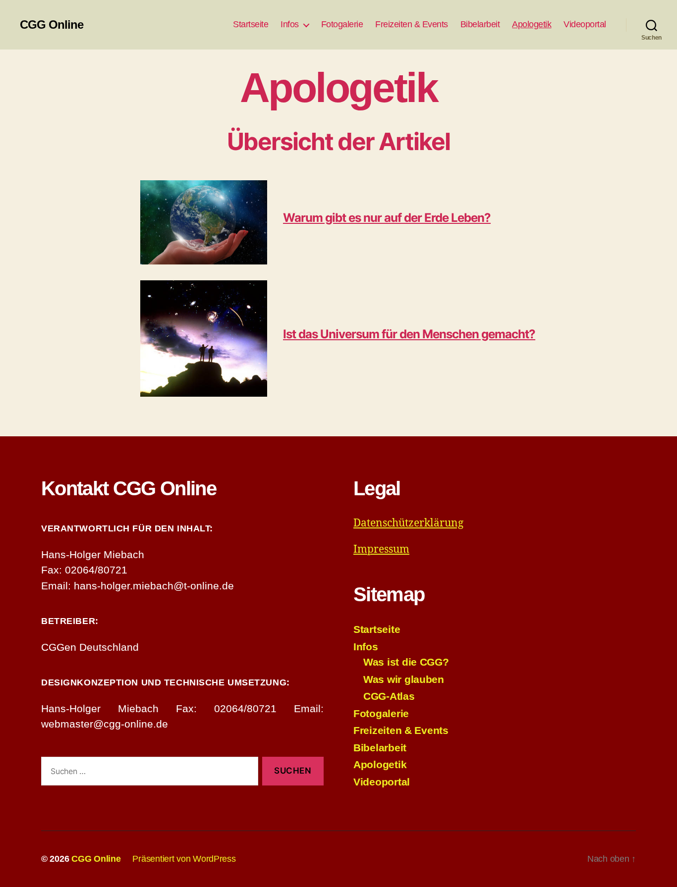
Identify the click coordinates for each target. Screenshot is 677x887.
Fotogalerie (342, 24)
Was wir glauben (403, 679)
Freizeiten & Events (411, 24)
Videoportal (585, 24)
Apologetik (531, 24)
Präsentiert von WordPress (183, 859)
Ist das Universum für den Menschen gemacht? (409, 334)
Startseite (250, 24)
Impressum (381, 549)
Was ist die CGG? (406, 662)
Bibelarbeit (480, 24)
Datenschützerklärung (408, 523)
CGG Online (51, 25)
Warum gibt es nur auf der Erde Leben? (387, 217)
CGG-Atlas (389, 696)
